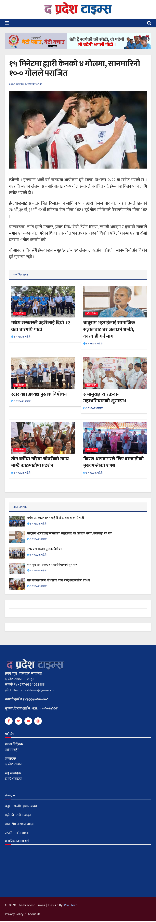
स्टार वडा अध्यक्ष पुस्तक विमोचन (39, 394)
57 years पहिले (21, 336)
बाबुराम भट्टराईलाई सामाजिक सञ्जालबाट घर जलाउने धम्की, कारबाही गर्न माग (109, 329)
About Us (34, 914)
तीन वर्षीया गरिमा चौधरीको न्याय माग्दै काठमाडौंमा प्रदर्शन (40, 462)
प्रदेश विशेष (19, 313)
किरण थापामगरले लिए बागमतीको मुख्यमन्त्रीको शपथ (113, 462)
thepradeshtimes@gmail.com (34, 690)
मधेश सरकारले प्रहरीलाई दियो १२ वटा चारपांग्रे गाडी (40, 326)
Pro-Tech (70, 905)
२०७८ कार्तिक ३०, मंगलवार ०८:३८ (25, 84)
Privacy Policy (14, 914)
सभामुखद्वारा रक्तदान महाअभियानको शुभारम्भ (104, 397)
